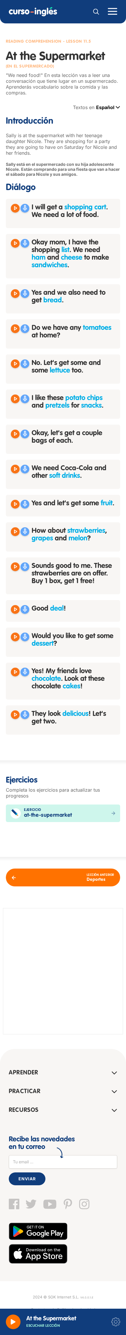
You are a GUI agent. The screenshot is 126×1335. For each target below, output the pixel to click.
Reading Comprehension (34, 41)
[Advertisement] (63, 971)
